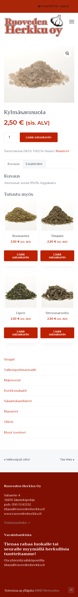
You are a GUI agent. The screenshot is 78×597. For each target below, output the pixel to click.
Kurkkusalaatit (15, 390)
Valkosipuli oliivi (18, 459)
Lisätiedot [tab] (34, 164)
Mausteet (62, 151)
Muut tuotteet (15, 432)
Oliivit (8, 422)
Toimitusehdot (17, 523)
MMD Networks (47, 590)
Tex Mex (66, 459)
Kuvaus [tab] (14, 164)
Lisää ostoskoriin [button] (20, 255)
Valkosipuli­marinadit (20, 370)
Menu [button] (67, 21)
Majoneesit (12, 380)
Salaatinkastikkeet (18, 401)
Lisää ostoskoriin (38, 137)
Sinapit (9, 359)
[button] (67, 53)
